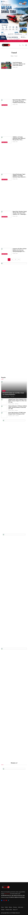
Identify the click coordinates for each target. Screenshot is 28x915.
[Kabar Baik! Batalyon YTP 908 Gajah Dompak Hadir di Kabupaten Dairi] (4, 417)
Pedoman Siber (9, 909)
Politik (6, 907)
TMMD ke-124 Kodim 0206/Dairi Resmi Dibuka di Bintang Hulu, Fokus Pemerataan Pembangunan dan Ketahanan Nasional (19, 139)
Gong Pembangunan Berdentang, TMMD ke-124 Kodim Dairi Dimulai (19, 64)
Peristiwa (15, 907)
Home (12, 56)
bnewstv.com (7, 893)
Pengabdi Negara (4, 67)
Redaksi (2, 909)
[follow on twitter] (8, 900)
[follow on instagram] (3, 900)
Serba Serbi (20, 907)
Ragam (4, 390)
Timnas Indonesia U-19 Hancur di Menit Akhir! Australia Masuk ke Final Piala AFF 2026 (17, 407)
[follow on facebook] (1, 900)
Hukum (10, 907)
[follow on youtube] (6, 900)
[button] (20, 45)
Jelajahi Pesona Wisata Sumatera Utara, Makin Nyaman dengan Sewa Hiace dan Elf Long (17, 401)
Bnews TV (15, 909)
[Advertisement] (14, 83)
